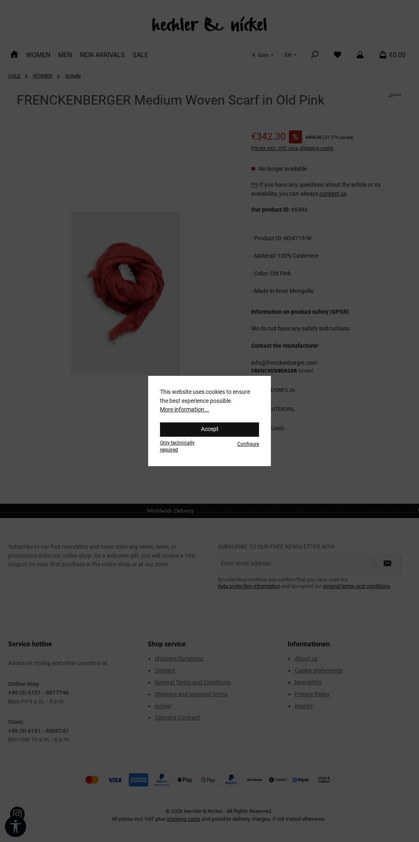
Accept (210, 429)
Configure (248, 444)
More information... (184, 409)
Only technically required (177, 446)
